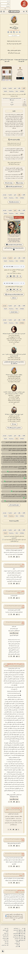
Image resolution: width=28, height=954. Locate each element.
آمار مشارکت (4, 938)
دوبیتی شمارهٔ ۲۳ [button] (20, 270)
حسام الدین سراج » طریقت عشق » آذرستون (15, 442)
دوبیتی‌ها (12, 24)
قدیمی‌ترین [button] (14, 538)
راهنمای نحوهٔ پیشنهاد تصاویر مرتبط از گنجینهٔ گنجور (14, 248)
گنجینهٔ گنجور (16, 935)
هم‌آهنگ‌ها (22, 91)
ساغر (17, 932)
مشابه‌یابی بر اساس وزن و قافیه (15, 427)
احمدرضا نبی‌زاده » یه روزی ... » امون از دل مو (15, 481)
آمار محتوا (5, 936)
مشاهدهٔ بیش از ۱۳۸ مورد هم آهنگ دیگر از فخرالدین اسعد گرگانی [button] (14, 362)
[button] (26, 11)
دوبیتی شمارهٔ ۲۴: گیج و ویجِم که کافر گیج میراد (20, 60)
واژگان (19, 88)
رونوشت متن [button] (20, 183)
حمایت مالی (5, 935)
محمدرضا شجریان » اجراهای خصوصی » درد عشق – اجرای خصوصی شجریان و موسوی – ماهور (15, 449)
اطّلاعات (23, 88)
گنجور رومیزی (16, 930)
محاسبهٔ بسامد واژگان (15, 202)
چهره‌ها (5, 933)
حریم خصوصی (4, 945)
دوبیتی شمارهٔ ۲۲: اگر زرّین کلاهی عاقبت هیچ (6, 60)
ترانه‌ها (17, 91)
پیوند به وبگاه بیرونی (14, 633)
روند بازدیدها (11, 91)
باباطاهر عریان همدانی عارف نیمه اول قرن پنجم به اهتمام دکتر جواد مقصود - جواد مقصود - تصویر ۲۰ (14, 240)
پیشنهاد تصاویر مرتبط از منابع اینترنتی (15, 244)
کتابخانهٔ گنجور (15, 933)
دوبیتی (12, 102)
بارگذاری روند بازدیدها (14, 521)
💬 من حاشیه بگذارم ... (10, 540)
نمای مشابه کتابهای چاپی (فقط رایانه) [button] (15, 186)
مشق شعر (4, 88)
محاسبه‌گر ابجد (15, 937)
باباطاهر (16, 24)
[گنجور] (24, 4)
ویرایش (8, 135)
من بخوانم (14, 298)
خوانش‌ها (10, 88)
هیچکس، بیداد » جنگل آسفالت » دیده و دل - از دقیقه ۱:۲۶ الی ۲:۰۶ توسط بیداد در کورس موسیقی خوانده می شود (14, 496)
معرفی (5, 928)
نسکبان (17, 946)
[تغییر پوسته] (2, 951)
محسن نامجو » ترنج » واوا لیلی (18, 453)
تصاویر (15, 88)
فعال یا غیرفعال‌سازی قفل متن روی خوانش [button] (15, 294)
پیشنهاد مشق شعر (14, 312)
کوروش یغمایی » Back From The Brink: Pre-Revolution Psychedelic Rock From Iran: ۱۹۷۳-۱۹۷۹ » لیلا (14, 476)
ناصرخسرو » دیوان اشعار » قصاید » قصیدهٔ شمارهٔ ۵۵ (14, 334)
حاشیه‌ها (5, 91)
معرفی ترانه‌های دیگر (15, 505)
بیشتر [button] (15, 424)
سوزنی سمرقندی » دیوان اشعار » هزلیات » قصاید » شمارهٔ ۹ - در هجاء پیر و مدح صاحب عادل (14, 393)
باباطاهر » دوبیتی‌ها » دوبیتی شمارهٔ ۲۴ (14, 375)
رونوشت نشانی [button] (9, 183)
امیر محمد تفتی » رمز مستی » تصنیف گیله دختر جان (13, 445)
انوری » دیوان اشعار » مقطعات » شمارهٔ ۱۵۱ (14, 414)
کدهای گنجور (16, 928)
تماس (6, 943)
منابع (6, 941)
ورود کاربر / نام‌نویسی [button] (15, 11)
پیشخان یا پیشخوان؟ (17, 944)
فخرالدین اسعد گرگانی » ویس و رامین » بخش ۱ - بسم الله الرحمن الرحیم (14, 355)
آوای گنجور (16, 938)
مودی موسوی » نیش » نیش (19, 491)
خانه (23, 928)
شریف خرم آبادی (20, 890)
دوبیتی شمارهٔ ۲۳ (14, 27)
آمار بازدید (5, 940)
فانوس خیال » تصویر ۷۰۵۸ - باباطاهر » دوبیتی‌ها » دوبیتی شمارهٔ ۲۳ (14, 235)
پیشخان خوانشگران (17, 941)
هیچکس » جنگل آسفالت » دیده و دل (17, 472)
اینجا (11, 273)
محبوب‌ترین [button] (12, 536)
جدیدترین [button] (7, 536)
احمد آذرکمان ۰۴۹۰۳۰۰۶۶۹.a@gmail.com (15, 664)
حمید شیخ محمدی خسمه (16, 808)
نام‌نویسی (7, 914)
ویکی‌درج (11, 104)
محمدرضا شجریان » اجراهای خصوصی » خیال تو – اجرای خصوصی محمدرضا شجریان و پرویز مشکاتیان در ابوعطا (15, 486)
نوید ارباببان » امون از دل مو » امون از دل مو (15, 501)
